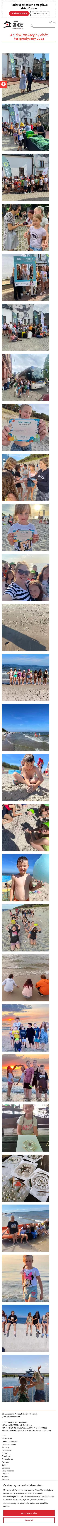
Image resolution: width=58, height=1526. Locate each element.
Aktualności (6, 1456)
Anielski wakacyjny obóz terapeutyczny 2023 (29, 36)
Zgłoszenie (6, 1468)
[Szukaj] (31, 26)
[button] (3, 84)
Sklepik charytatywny (9, 1441)
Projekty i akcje (7, 1459)
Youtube (5, 1477)
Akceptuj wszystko (29, 1513)
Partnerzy (5, 1447)
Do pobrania (6, 1450)
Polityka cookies (8, 1471)
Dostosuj (29, 1520)
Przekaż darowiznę (19, 13)
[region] (29, 1503)
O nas (4, 1435)
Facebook (5, 1474)
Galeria (4, 1465)
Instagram (5, 1479)
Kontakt (5, 1453)
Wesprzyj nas (7, 1438)
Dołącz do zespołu (9, 1444)
